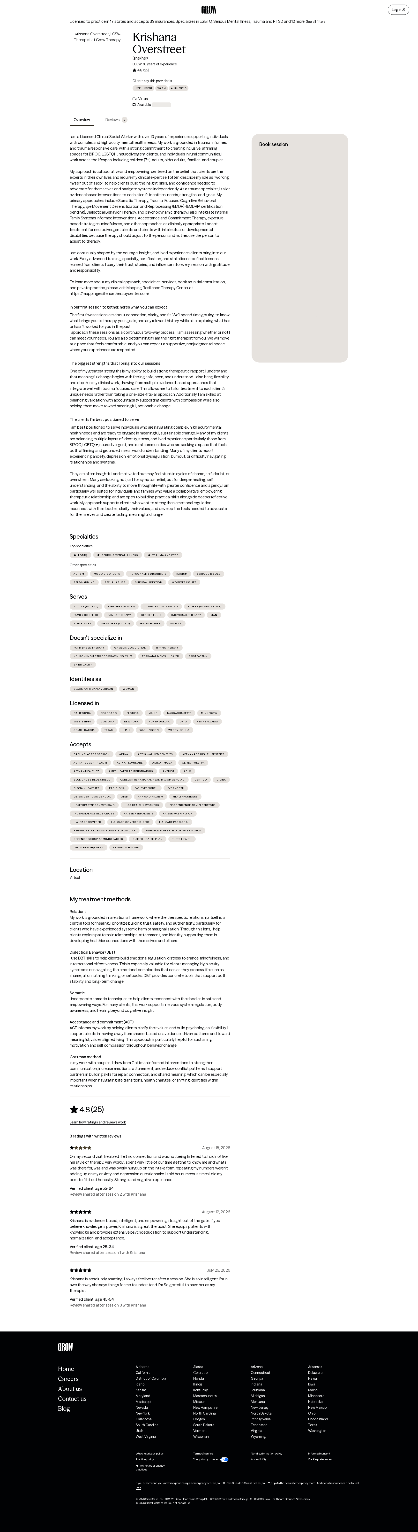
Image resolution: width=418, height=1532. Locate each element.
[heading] (87, 1109)
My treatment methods (100, 899)
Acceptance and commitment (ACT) (102, 1022)
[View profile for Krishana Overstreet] (97, 58)
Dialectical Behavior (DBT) (92, 952)
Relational (79, 911)
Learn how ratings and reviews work (98, 1122)
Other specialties (83, 565)
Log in (396, 10)
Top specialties (81, 546)
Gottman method (85, 1056)
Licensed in (84, 703)
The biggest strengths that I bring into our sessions (115, 363)
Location (81, 869)
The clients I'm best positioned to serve (104, 419)
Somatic (77, 992)
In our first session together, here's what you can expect (118, 307)
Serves (78, 596)
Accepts (80, 744)
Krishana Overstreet (159, 43)
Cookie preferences (320, 1459)
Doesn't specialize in (96, 637)
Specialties (84, 536)
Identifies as (85, 678)
